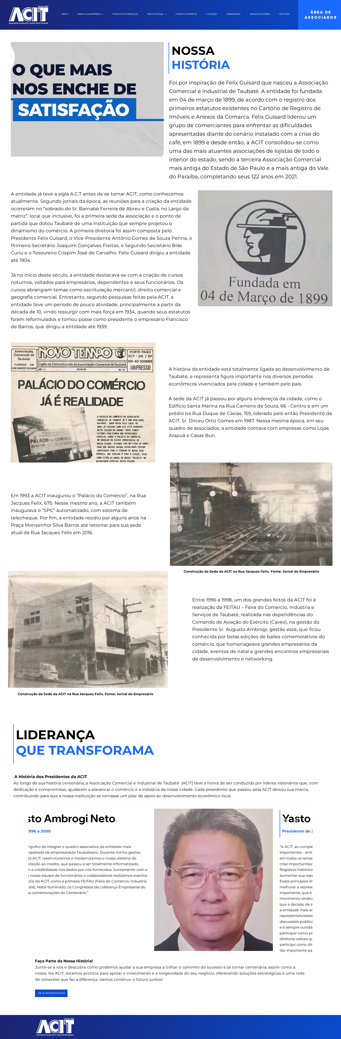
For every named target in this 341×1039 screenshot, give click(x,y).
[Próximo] (295, 820)
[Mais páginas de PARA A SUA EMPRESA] (102, 14)
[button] (157, 152)
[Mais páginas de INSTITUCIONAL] (165, 14)
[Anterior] (285, 820)
